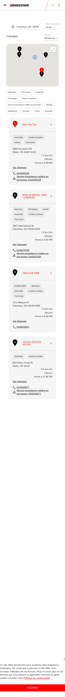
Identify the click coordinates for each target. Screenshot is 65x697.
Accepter (32, 688)
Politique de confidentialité (37, 678)
